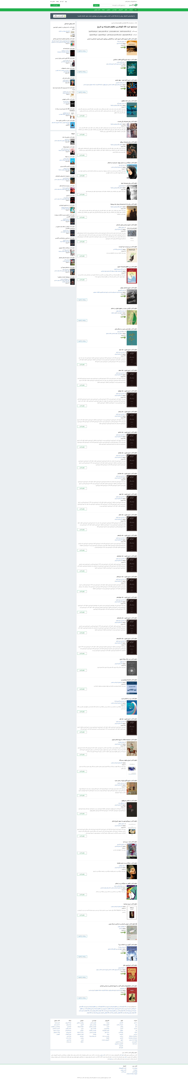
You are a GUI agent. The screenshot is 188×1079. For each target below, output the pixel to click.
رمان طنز (108, 212)
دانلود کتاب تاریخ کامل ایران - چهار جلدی (126, 80)
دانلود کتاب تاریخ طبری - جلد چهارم (127, 391)
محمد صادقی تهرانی (120, 311)
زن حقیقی (85, 171)
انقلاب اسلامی (111, 84)
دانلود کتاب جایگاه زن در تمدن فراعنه (127, 863)
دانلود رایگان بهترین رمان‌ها (64, 150)
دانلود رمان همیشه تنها (91, 191)
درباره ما (135, 1070)
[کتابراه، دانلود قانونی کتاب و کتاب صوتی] (123, 47)
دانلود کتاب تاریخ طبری (115, 359)
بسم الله (119, 766)
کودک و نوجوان (80, 1034)
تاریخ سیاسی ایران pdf (115, 236)
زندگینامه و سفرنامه (133, 1036)
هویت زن (80, 171)
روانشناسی (121, 1032)
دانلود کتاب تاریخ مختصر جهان (128, 288)
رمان (100, 109)
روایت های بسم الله (87, 766)
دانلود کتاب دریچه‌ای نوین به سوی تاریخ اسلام (124, 821)
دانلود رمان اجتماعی (99, 111)
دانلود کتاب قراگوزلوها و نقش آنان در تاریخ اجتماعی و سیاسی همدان (118, 986)
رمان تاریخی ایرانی (107, 111)
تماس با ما (52, 1)
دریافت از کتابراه (82, 51)
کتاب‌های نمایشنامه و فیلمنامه (63, 52)
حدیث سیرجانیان (65, 50)
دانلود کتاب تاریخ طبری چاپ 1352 (114, 378)
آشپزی (82, 1024)
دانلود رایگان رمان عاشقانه (98, 129)
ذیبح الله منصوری (102, 34)
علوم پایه (121, 1045)
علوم (126, 10)
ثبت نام (61, 1)
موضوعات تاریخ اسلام (117, 831)
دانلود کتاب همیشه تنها (101, 191)
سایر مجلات (68, 1042)
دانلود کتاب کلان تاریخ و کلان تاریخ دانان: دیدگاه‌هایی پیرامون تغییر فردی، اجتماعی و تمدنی (112, 39)
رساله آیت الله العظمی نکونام (107, 1013)
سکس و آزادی (116, 276)
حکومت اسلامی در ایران (104, 751)
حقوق (122, 1040)
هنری (82, 1040)
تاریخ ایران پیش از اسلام (89, 233)
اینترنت (107, 1023)
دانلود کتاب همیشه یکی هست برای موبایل (112, 127)
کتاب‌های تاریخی (66, 93)
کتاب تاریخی (101, 831)
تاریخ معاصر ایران (110, 64)
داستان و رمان (57, 1024)
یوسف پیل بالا (121, 947)
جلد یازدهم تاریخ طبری (121, 545)
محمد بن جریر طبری (120, 352)
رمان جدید (111, 109)
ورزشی (82, 1038)
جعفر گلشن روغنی (120, 62)
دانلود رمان (96, 109)
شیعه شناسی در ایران (95, 749)
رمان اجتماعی (91, 111)
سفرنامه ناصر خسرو (113, 749)
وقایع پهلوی (92, 810)
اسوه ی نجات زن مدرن (100, 910)
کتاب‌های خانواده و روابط (117, 271)
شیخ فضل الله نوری (93, 31)
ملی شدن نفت (121, 749)
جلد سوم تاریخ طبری (99, 380)
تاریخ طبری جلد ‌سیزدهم (90, 586)
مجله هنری (69, 1040)
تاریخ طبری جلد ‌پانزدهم (99, 628)
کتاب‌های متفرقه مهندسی (64, 114)
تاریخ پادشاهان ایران (117, 238)
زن (115, 171)
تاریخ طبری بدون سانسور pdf (101, 361)
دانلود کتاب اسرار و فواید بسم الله (128, 760)
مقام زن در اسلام (114, 173)
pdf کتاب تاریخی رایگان (113, 833)
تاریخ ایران (119, 235)
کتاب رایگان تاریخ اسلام (85, 829)
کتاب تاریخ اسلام (104, 829)
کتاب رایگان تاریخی (94, 831)
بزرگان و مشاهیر (80, 1023)
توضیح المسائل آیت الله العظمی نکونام (122, 1013)
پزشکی (121, 1026)
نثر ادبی (135, 1034)
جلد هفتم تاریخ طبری (106, 461)
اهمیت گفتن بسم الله (96, 766)
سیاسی (121, 1036)
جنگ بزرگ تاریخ (117, 667)
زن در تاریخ (81, 910)
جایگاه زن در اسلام (117, 707)
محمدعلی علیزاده (120, 783)
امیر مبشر (66, 259)
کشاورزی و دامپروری (119, 1043)
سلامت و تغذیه (80, 1032)
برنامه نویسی (106, 1028)
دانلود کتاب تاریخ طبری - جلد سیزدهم (127, 577)
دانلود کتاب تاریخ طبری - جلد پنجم (127, 412)
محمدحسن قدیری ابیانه (119, 701)
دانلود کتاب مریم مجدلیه (130, 904)
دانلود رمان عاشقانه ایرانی (111, 131)
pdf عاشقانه (107, 129)
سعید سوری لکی (120, 103)
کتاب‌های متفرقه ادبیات (65, 241)
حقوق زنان (120, 313)
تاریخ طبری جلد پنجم (121, 423)
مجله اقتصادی (68, 1030)
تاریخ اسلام (82, 749)
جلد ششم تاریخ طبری (111, 444)
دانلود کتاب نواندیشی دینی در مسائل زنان (126, 329)
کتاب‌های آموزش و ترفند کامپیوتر (63, 41)
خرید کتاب (123, 1072)
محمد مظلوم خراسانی (114, 31)
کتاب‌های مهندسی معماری (64, 31)
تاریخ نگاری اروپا (111, 790)
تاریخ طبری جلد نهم (91, 504)
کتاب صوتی (97, 10)
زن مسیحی (101, 171)
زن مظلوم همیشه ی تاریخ (103, 276)
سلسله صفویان (92, 84)
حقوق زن (108, 173)
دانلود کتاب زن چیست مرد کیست (128, 247)
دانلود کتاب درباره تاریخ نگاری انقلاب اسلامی (125, 60)
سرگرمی (81, 1030)
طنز (136, 1030)
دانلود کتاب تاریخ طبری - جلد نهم (128, 494)
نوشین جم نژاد (65, 188)
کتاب (125, 1057)
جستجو (96, 5)
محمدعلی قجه (65, 269)
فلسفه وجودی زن (117, 686)
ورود (66, 1)
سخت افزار (107, 1032)
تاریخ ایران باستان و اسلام (100, 233)
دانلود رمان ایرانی (120, 111)
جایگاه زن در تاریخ (97, 871)
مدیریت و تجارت (56, 1030)
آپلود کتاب (55, 5)
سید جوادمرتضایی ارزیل (119, 886)
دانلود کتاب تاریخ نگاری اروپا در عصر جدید (126, 781)
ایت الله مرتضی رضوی (103, 31)
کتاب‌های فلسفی (66, 81)
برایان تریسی (65, 60)
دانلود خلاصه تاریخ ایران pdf (91, 748)
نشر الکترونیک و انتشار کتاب (131, 1)
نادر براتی (66, 139)
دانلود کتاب (82, 115)
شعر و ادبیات (57, 1023)
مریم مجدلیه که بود (90, 910)
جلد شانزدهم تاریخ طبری (116, 650)
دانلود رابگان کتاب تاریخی (84, 831)
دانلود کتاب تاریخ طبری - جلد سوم (128, 370)
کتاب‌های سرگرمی (66, 281)
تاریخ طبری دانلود (95, 358)
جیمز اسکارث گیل (64, 149)
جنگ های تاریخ (101, 667)
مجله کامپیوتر (68, 1023)
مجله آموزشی (68, 1034)
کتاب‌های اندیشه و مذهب (64, 160)
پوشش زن (106, 275)
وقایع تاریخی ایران (113, 751)
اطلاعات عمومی (96, 292)
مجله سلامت (68, 1038)
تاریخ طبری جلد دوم (87, 358)
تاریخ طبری (102, 358)
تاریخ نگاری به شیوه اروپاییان (88, 790)
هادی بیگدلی (65, 158)
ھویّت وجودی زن (104, 686)
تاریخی (120, 928)
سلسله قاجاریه (99, 84)
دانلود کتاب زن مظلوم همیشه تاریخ (127, 267)
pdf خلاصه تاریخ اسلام (95, 829)
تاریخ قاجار (118, 808)
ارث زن (114, 850)
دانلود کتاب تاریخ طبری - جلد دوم (128, 350)
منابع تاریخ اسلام (108, 831)
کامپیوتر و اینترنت (105, 1040)
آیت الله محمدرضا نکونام (125, 31)
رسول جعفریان (121, 742)
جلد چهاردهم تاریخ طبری (93, 605)
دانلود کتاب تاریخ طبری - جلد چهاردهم (127, 597)
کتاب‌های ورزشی (66, 261)
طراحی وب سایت (105, 1036)
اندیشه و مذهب (120, 1024)
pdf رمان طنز (96, 212)
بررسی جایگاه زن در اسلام (101, 707)
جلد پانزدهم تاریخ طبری (88, 628)
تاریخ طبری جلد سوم (109, 380)
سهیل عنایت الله (120, 41)
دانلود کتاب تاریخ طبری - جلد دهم (128, 515)
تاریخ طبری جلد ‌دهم (102, 523)
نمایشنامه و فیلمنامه (133, 1038)
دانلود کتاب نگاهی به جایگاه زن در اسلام (126, 883)
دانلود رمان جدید (117, 109)
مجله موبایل (68, 1024)
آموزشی (58, 1034)
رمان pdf (119, 129)
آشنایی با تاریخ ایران (102, 748)
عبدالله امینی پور (121, 331)
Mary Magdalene (117, 910)
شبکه (108, 1034)
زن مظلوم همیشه (117, 275)
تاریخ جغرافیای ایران (117, 748)
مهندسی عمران (93, 1024)
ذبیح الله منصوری (93, 34)
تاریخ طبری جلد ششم (121, 444)
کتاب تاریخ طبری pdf (109, 358)
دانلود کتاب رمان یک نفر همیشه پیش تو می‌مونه (123, 204)
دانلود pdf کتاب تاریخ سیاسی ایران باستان (99, 235)
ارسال (111, 1059)
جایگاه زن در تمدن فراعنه (115, 871)
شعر (136, 1026)
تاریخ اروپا (117, 792)
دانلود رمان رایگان (105, 109)
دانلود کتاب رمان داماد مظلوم (129, 101)
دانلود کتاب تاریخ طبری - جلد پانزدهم (127, 618)
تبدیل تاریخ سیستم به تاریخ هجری (123, 1008)
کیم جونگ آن (65, 250)
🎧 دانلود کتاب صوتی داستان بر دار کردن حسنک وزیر (123, 924)
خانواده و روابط (80, 1026)
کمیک (135, 1032)
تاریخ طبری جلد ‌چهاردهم (116, 605)
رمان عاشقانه (81, 129)
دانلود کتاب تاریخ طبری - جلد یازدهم (127, 535)
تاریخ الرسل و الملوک (97, 359)
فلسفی (121, 1038)
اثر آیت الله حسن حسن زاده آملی (114, 34)
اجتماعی (121, 1034)
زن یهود (105, 171)
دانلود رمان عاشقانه (89, 129)
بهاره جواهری (121, 865)
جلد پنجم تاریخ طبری (111, 423)
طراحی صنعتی (93, 1023)
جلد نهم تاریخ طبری (82, 504)
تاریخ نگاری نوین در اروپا (120, 790)
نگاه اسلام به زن (92, 707)
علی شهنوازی (65, 113)
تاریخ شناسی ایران (122, 751)
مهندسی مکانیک (92, 1030)
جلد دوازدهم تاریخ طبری (88, 566)
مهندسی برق (93, 1028)
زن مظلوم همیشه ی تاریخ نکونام (94, 1008)
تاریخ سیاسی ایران (113, 235)
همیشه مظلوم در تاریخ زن (108, 1008)
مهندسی (114, 10)
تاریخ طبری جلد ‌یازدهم (83, 543)
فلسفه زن (111, 686)
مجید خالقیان (65, 91)
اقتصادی (121, 1023)
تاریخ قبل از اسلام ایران (94, 236)
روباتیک (94, 1034)
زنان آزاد (111, 276)
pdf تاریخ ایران (100, 810)
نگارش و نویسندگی (118, 64)
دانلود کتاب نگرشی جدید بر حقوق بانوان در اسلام (124, 308)
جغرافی (121, 1030)
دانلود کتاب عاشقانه (121, 131)
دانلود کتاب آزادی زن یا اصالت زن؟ (127, 945)
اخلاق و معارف (114, 313)
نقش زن (81, 707)
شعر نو (135, 1028)
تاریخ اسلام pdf (112, 829)
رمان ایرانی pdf (84, 109)
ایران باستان (86, 84)
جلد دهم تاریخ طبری (92, 523)
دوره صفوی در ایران (104, 749)
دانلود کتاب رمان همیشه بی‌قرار (128, 142)
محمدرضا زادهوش (64, 207)
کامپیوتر (121, 10)
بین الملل (115, 949)
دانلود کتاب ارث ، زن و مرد (130, 842)
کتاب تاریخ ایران (109, 238)
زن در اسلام (110, 707)
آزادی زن (101, 275)
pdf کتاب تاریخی (122, 833)
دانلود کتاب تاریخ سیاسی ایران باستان (126, 225)
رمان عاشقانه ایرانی (117, 152)
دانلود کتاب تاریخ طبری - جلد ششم (127, 432)
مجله (103, 10)
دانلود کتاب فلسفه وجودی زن (129, 680)
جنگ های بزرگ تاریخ (109, 667)
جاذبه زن (82, 275)
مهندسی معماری (92, 1026)
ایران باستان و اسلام (111, 233)
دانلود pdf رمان (90, 109)
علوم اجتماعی (114, 333)
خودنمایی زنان (87, 275)
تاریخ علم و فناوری (104, 292)
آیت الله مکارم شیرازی (127, 34)
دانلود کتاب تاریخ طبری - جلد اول (128, 719)
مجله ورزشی (68, 1032)
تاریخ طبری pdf (118, 358)
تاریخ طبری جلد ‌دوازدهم (99, 566)
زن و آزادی (111, 275)
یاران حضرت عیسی (109, 910)
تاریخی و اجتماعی (56, 1028)
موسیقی (81, 1036)
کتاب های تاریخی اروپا (116, 788)
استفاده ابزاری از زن (95, 275)
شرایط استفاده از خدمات (132, 1073)
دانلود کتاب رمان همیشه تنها (129, 183)
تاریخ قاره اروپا (83, 788)
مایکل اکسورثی (121, 968)
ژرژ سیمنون (66, 168)
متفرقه (82, 1042)
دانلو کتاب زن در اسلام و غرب (129, 699)
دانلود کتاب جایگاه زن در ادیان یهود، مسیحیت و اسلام (122, 163)
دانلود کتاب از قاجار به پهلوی (129, 801)
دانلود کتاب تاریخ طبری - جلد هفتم (127, 453)
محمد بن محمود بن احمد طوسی (62, 70)
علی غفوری (122, 661)
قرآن (122, 768)
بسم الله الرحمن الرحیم (106, 766)
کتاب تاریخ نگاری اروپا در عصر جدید (93, 788)
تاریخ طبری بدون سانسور (92, 378)
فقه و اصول (108, 333)
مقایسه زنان (90, 171)
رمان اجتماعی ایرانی (84, 111)
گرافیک (107, 1038)
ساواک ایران (109, 748)
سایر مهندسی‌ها (93, 1036)
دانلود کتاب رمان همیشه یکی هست (127, 121)
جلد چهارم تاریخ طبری (98, 401)
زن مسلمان (95, 171)
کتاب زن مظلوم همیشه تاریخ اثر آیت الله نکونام (109, 1010)
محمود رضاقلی (121, 227)
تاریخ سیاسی (92, 990)
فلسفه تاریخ (119, 43)
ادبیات (130, 10)
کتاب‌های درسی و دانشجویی (57, 42)
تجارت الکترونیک (105, 1030)
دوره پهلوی (105, 84)
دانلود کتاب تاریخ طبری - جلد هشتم (127, 473)
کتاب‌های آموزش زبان (65, 220)
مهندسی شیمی (93, 1032)
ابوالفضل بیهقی (121, 926)
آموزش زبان (134, 1042)
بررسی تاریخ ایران (93, 808)
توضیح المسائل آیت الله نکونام (93, 1013)
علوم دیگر (121, 1047)
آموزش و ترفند (106, 1024)
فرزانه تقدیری (65, 178)
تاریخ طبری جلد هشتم (116, 481)
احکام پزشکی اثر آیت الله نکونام (91, 1010)
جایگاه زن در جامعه (106, 871)
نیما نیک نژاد (65, 101)
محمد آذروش (65, 219)
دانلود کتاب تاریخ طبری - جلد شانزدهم (127, 638)
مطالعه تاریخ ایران (101, 808)
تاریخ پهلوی (113, 808)
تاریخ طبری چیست (106, 359)
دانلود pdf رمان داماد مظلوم (120, 112)
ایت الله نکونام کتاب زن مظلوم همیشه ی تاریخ (117, 1006)
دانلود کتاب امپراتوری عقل (130, 965)
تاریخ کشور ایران (122, 810)
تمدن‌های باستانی (112, 292)
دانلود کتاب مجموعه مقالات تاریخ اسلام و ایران (124, 740)
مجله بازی (69, 1026)
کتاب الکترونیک (122, 1068)
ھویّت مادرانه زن (97, 686)
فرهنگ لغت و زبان (133, 1040)
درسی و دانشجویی (119, 1042)
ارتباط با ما (135, 1068)
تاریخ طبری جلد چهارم (108, 401)
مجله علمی (69, 1036)
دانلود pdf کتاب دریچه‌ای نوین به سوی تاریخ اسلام (96, 833)
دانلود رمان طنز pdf (101, 212)
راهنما (57, 1)
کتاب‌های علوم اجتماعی (106, 271)
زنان (114, 171)
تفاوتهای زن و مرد (110, 253)
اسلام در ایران (99, 969)
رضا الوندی (122, 988)
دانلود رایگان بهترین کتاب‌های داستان (62, 140)
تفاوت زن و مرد (118, 253)
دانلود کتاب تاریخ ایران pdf (106, 810)
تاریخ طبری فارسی (112, 361)
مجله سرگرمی (68, 1028)
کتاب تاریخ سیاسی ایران (104, 236)
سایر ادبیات (134, 1043)
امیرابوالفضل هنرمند (64, 279)
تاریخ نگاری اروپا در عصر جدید (101, 790)
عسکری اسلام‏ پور (120, 844)
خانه (136, 10)
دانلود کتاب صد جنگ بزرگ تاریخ (128, 659)
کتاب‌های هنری (66, 102)
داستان (135, 1023)
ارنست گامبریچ (121, 290)
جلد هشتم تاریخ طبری (106, 481)
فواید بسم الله (114, 766)
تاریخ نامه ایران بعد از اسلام (93, 751)
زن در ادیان (110, 171)
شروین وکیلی (65, 80)
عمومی (108, 10)
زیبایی (82, 1028)
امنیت (108, 1026)
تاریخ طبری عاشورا (88, 359)
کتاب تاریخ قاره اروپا (106, 788)
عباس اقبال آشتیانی (120, 82)
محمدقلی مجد (121, 803)
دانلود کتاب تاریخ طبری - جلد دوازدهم (127, 556)
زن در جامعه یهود (122, 173)
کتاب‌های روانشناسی (65, 61)
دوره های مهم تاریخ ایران (84, 808)
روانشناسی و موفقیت (55, 1026)
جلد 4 (96, 276)
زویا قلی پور (66, 197)
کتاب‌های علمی (66, 71)
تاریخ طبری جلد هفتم (116, 461)
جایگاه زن (119, 171)
